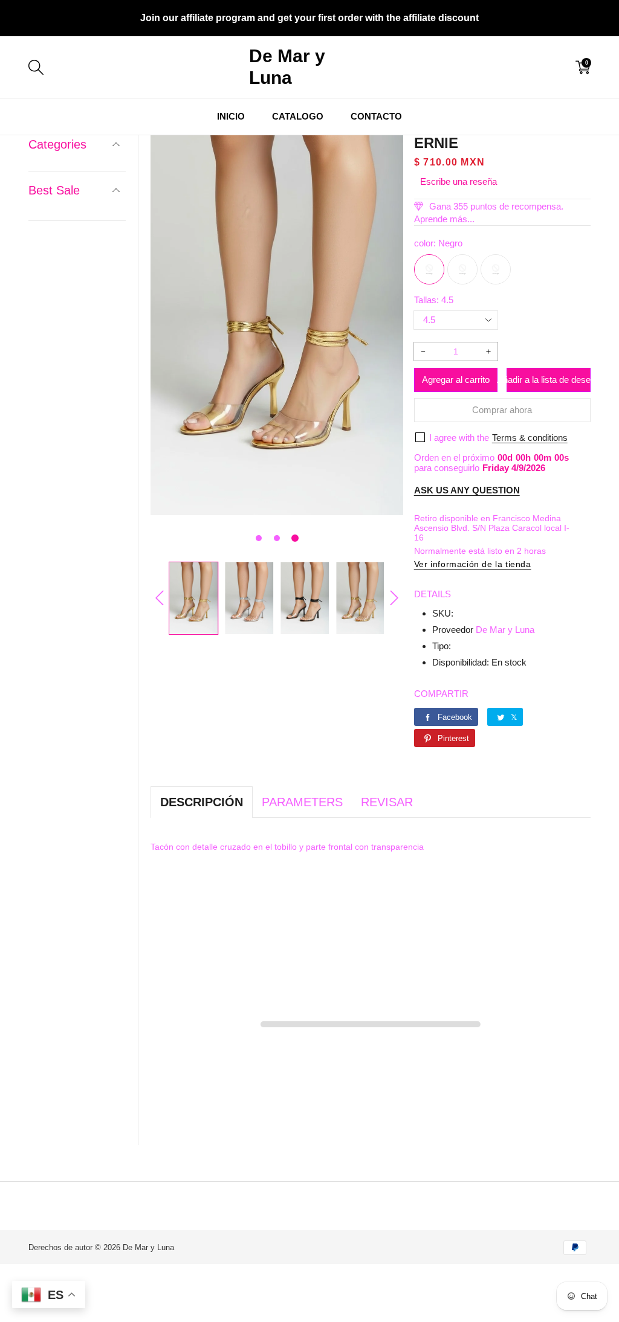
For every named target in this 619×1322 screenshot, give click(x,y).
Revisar (387, 802)
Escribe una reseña (458, 181)
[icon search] (162, 67)
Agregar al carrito (456, 379)
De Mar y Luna (505, 629)
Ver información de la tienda (472, 564)
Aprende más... (444, 219)
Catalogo (297, 116)
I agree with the (459, 437)
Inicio (231, 116)
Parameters (302, 802)
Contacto (376, 116)
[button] (259, 538)
